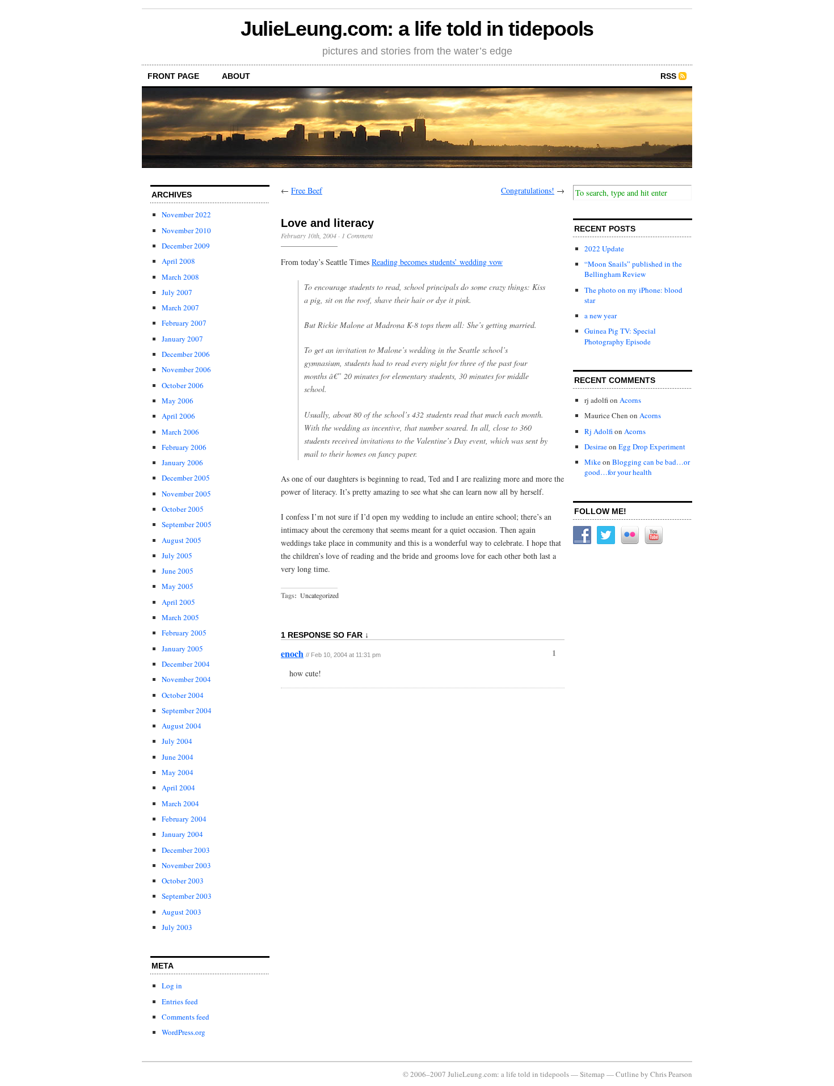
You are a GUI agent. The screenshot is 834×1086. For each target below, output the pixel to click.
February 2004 (184, 819)
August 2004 (181, 726)
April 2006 (178, 416)
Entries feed (180, 1001)
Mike (592, 462)
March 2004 (180, 803)
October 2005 (183, 509)
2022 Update (604, 248)
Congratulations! (527, 190)
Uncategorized (319, 595)
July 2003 (177, 927)
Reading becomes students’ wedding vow (437, 261)
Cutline (627, 1074)
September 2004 (187, 710)
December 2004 (186, 664)
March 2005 (180, 617)
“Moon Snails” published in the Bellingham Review (633, 269)
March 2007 (180, 307)
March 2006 (180, 432)
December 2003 (186, 850)
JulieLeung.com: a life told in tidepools (417, 28)
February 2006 (184, 447)
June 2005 (177, 571)
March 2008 (180, 277)
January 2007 (182, 339)
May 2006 (177, 400)
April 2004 (178, 787)
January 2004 (182, 834)
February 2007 (184, 323)
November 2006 (186, 369)
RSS (668, 76)
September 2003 (187, 896)
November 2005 (186, 494)
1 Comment (357, 235)
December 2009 (186, 246)
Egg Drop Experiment (651, 446)
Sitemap (592, 1074)
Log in (172, 985)
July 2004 (177, 741)
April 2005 (178, 602)
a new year (600, 315)
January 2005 (182, 648)
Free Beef (306, 190)
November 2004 (186, 679)
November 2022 (186, 214)
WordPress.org (183, 1032)
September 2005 (187, 524)
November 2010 (186, 230)
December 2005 (186, 478)
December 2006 (186, 354)
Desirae (595, 446)
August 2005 (181, 540)
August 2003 (181, 912)
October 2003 (183, 880)
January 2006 (182, 462)
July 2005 (177, 555)
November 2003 (186, 865)
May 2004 (177, 772)
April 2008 (178, 261)
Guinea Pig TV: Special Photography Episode (620, 336)
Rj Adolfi (598, 431)
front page (173, 76)
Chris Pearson (671, 1074)
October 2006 (183, 385)
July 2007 (177, 292)
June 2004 (177, 757)
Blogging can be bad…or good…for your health (637, 467)
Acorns (630, 400)
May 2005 (177, 586)
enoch (292, 653)
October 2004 (183, 695)
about (236, 76)
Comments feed (185, 1017)
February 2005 (184, 633)
